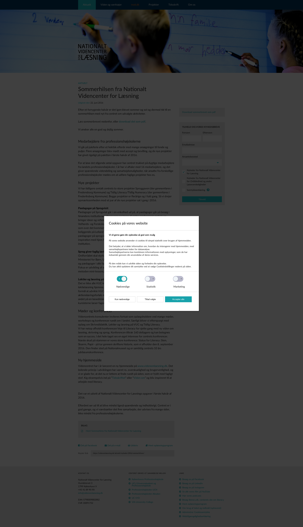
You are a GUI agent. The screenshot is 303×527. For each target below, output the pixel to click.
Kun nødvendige (122, 299)
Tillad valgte (150, 299)
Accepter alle (178, 299)
